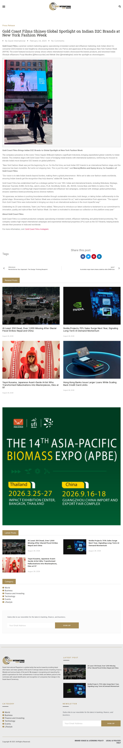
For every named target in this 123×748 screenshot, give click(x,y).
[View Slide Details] (61, 466)
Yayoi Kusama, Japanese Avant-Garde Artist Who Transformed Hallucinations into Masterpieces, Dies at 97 (30, 385)
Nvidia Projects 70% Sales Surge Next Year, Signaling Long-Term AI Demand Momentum (90, 329)
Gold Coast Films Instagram (37, 229)
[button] (4, 6)
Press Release (8, 25)
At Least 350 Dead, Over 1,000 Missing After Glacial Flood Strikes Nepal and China (29, 329)
